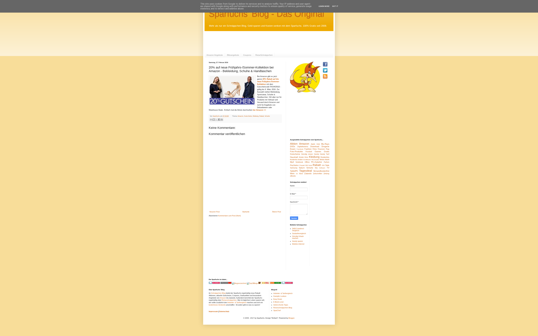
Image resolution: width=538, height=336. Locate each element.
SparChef (277, 311)
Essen (292, 149)
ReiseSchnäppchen (264, 55)
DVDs (292, 146)
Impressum (213, 311)
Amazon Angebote (215, 55)
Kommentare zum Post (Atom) (229, 216)
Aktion (294, 143)
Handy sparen (297, 241)
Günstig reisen (307, 154)
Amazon (240, 116)
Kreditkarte (307, 159)
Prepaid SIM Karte (305, 165)
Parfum (326, 162)
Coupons (247, 55)
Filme (315, 149)
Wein (292, 173)
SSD (323, 165)
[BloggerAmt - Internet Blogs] (239, 283)
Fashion (308, 149)
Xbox (301, 174)
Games (318, 151)
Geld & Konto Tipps (280, 305)
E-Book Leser (278, 302)
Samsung (293, 168)
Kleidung (255, 116)
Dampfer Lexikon (279, 296)
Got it (335, 6)
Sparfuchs (216, 116)
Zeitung (326, 174)
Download (314, 146)
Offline (307, 162)
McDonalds (315, 159)
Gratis (326, 151)
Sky (316, 168)
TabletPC (294, 171)
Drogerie (325, 146)
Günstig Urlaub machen (298, 237)
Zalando (308, 173)
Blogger (291, 318)
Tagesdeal (305, 170)
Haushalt (294, 157)
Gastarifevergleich (299, 234)
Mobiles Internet (298, 244)
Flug (327, 149)
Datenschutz (224, 311)
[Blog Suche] (275, 283)
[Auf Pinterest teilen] (221, 119)
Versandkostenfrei (321, 171)
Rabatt (261, 116)
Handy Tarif (324, 154)
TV (328, 168)
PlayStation (294, 165)
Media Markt (324, 160)
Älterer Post (276, 212)
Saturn (302, 168)
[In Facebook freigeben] (219, 119)
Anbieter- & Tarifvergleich (237, 303)
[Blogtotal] (264, 283)
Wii (297, 173)
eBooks (293, 176)
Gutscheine (248, 116)
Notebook (299, 162)
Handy (316, 154)
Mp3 (292, 162)
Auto (318, 144)
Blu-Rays (325, 144)
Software (322, 168)
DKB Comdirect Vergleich (298, 230)
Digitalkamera (302, 147)
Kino (306, 157)
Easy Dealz (277, 299)
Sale (327, 165)
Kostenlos (325, 157)
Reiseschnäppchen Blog (282, 308)
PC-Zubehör (316, 162)
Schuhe (267, 116)
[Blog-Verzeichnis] (287, 283)
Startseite (245, 212)
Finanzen (321, 149)
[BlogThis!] (213, 119)
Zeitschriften (317, 174)
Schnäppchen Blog (218, 293)
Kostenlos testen (296, 160)
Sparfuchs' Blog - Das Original (266, 13)
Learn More (324, 6)
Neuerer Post (214, 212)
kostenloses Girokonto (217, 305)
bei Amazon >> (259, 110)
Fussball (309, 152)
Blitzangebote (233, 55)
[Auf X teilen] (216, 119)
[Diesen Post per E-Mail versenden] (211, 119)
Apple (313, 144)
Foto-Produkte (296, 151)
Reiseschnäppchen (229, 300)
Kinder (301, 157)
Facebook (300, 149)
